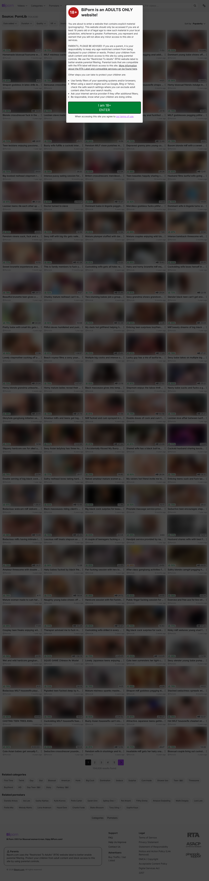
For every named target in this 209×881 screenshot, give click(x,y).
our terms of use (124, 116)
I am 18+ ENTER (104, 107)
